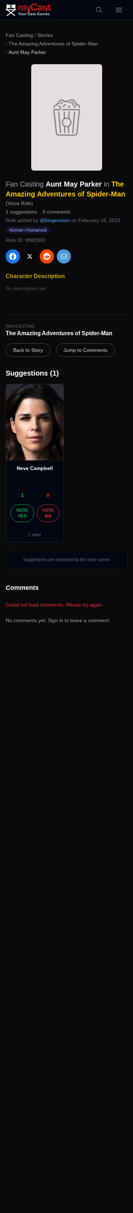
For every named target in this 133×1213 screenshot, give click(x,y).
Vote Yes (22, 513)
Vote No (48, 513)
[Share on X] (30, 256)
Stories (45, 35)
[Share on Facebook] (13, 256)
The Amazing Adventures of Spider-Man (53, 43)
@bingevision (55, 220)
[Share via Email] (64, 256)
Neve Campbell (35, 468)
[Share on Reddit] (47, 256)
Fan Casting (19, 35)
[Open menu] (118, 9)
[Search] (98, 9)
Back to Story (28, 350)
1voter (34, 534)
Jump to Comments (85, 350)
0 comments (56, 212)
